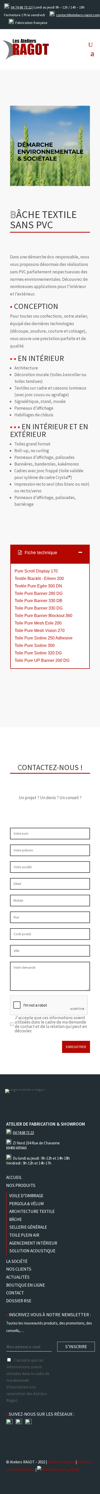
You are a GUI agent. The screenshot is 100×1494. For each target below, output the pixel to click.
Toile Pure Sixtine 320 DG (38, 653)
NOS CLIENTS (18, 1269)
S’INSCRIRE (76, 1346)
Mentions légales (61, 1461)
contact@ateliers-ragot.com (78, 15)
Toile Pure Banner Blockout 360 (43, 615)
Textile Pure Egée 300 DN (38, 586)
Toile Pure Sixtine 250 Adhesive (44, 638)
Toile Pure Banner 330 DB (38, 600)
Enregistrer (76, 1047)
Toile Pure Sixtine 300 (35, 645)
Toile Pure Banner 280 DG (39, 593)
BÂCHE (15, 1219)
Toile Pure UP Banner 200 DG (42, 660)
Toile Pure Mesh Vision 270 (40, 630)
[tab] (50, 554)
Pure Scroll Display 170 (36, 571)
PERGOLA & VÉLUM (26, 1203)
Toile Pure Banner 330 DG (39, 608)
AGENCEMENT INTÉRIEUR (33, 1243)
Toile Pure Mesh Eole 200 (38, 623)
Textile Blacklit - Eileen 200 (39, 578)
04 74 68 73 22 (21, 7)
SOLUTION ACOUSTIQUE (32, 1251)
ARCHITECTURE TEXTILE (32, 1211)
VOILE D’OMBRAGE (26, 1195)
